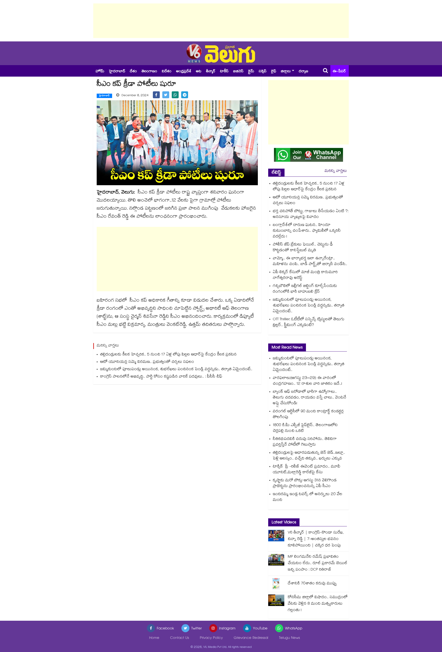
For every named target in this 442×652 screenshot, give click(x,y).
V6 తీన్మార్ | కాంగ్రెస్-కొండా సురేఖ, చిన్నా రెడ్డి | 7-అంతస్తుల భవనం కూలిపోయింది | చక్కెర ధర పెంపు (316, 539)
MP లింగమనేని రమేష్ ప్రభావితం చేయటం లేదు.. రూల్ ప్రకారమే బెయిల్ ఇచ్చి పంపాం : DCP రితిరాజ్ (317, 563)
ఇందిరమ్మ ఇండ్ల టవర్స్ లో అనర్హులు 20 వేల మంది (307, 497)
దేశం (133, 72)
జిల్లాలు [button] (286, 72)
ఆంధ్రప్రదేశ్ (183, 72)
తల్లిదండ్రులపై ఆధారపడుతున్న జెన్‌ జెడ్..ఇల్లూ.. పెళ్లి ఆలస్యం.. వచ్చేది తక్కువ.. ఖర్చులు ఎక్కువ (309, 456)
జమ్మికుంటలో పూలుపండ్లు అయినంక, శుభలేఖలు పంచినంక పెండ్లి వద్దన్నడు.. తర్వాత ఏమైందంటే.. (176, 369)
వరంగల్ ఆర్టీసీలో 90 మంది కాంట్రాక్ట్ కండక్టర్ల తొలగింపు (308, 414)
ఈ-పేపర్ (339, 72)
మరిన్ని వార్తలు (336, 171)
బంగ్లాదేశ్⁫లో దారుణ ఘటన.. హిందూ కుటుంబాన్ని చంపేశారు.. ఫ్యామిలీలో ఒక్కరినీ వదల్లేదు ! (307, 231)
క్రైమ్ (251, 72)
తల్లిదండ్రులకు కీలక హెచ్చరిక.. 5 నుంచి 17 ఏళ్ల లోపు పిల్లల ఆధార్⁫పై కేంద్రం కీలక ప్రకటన (168, 355)
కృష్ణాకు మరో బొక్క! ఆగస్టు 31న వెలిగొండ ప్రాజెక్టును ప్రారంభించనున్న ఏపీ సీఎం (305, 483)
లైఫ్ (273, 72)
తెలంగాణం (149, 72)
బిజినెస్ (238, 72)
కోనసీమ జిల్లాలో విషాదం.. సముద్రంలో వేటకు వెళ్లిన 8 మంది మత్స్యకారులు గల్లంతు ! (318, 604)
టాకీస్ (224, 72)
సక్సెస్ (263, 72)
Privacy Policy (211, 638)
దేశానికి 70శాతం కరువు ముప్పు (312, 583)
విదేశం (167, 72)
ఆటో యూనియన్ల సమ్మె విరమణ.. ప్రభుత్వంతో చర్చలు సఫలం (147, 362)
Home (154, 638)
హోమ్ (100, 72)
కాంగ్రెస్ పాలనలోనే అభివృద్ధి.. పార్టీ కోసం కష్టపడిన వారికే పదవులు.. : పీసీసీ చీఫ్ (161, 377)
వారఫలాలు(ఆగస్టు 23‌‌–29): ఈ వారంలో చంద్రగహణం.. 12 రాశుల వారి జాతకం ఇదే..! (307, 381)
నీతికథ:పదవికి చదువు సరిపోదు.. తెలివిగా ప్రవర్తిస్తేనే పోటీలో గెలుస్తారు (305, 442)
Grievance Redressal (251, 638)
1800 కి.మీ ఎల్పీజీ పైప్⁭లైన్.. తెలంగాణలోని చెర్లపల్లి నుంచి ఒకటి (305, 428)
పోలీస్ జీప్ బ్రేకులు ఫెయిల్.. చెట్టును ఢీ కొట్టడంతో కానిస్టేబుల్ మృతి (303, 248)
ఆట (198, 72)
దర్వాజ (303, 72)
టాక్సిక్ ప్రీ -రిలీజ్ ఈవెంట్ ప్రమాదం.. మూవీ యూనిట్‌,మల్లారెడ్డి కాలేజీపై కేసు (306, 470)
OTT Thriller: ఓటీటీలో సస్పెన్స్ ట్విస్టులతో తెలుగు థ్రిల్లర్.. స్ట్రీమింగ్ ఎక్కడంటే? (308, 322)
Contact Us (179, 638)
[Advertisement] (221, 20)
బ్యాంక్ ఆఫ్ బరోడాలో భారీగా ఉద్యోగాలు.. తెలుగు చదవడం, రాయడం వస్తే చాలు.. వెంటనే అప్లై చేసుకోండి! (309, 398)
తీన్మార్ (210, 72)
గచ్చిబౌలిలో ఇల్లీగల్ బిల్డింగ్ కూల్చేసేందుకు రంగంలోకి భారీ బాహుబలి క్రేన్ (305, 289)
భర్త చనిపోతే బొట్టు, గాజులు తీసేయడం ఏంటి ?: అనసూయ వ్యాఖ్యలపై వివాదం (310, 214)
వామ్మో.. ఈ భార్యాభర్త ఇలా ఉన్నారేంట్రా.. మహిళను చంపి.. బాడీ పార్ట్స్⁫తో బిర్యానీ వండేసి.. (310, 261)
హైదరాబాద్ (117, 72)
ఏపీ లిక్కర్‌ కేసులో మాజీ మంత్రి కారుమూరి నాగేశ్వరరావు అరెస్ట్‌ (305, 275)
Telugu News (289, 638)
